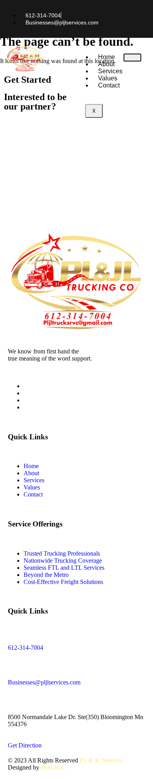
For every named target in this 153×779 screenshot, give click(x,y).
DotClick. (53, 767)
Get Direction (25, 745)
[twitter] (26, 393)
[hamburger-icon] (132, 57)
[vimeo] (26, 400)
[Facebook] (26, 386)
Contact (109, 85)
